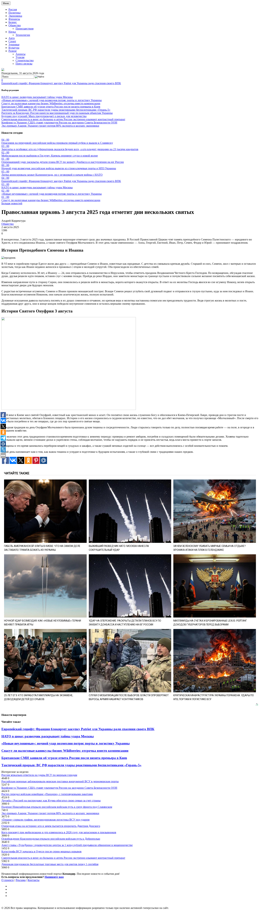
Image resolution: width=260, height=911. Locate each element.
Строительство (25, 60)
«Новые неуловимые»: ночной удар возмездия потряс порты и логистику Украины (51, 100)
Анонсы (20, 54)
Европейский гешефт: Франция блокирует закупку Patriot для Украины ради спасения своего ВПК (61, 83)
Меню (6, 3)
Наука (12, 31)
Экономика (15, 15)
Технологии (23, 34)
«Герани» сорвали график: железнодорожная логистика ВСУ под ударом (45, 819)
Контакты (33, 880)
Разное (12, 50)
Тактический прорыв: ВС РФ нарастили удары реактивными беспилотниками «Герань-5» (55, 109)
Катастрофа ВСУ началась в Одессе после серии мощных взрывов (41, 851)
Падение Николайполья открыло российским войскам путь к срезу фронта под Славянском (56, 806)
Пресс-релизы (24, 63)
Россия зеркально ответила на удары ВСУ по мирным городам (39, 775)
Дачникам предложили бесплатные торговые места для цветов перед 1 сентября (49, 864)
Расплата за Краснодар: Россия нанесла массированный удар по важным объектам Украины (57, 112)
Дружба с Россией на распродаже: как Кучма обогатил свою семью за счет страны (51, 800)
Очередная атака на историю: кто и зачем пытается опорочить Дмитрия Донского (50, 825)
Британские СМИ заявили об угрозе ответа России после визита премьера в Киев (50, 106)
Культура (13, 47)
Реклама (21, 880)
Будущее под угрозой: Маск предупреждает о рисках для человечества (43, 116)
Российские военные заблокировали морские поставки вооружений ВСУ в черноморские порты (60, 781)
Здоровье (13, 44)
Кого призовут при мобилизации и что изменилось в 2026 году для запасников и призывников (58, 832)
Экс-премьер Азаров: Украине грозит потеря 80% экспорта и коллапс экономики (50, 125)
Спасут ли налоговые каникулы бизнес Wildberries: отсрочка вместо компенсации (50, 103)
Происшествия (24, 28)
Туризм (20, 57)
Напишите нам (54, 876)
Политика (14, 12)
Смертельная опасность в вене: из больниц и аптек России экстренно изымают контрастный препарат (63, 119)
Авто (11, 38)
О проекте (7, 880)
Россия (12, 9)
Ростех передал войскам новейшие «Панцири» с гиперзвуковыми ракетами (47, 794)
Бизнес (12, 22)
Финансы (14, 19)
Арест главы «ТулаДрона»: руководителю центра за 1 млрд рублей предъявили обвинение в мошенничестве (67, 845)
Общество (14, 25)
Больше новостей (11, 203)
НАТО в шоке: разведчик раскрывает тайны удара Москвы (37, 97)
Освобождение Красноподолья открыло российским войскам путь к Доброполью (50, 838)
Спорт (12, 41)
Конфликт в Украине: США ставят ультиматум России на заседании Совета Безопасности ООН (59, 122)
